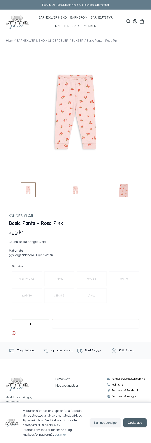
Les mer (60, 434)
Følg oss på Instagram (125, 396)
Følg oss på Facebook (125, 390)
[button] (75, 112)
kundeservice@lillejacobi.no (128, 378)
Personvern (63, 379)
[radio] (27, 278)
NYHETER (62, 26)
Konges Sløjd (21, 216)
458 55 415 (118, 384)
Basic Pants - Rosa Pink (102, 40)
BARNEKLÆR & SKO (52, 17)
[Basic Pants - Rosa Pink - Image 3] (122, 189)
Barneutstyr (102, 17)
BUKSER (77, 40)
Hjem (9, 40)
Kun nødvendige (105, 422)
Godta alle (135, 422)
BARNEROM (78, 17)
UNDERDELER (58, 40)
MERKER (90, 26)
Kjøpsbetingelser (66, 385)
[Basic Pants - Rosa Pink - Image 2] (75, 189)
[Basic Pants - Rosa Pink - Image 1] (28, 189)
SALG (76, 26)
